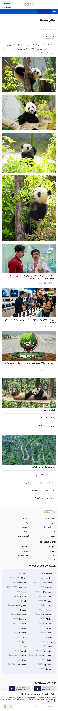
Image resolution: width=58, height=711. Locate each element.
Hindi (47, 646)
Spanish (19, 632)
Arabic (46, 577)
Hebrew (46, 641)
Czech (46, 605)
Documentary (23, 555)
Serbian (19, 623)
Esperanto (43, 614)
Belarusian (42, 582)
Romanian (18, 614)
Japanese (44, 664)
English (52, 546)
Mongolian (18, 582)
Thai (22, 646)
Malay (18, 577)
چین (54, 522)
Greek (45, 632)
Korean (45, 668)
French (45, 623)
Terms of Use (39, 706)
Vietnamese (17, 664)
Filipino (45, 618)
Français (52, 551)
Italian (46, 659)
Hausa (46, 636)
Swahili (19, 636)
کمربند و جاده (23, 536)
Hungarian (44, 650)
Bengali (46, 586)
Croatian (44, 600)
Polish (21, 600)
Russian (19, 618)
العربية (26, 551)
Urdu (22, 659)
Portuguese (17, 605)
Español (25, 546)
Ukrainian (17, 655)
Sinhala (20, 627)
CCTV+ (52, 560)
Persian (20, 596)
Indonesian (40, 655)
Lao (22, 573)
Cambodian (45, 596)
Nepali (21, 591)
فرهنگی (26, 531)
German (45, 627)
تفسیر (53, 536)
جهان (27, 522)
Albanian (45, 573)
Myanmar (16, 586)
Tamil (21, 641)
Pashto (21, 609)
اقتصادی (25, 527)
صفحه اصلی (50, 518)
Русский (52, 555)
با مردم (26, 518)
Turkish (20, 650)
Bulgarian (43, 591)
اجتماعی (52, 531)
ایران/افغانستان (49, 527)
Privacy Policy (51, 706)
